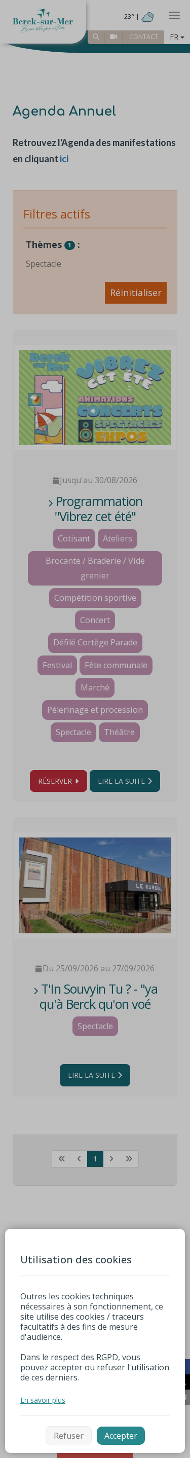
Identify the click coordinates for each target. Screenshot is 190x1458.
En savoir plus (42, 1400)
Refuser (69, 1435)
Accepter (120, 1435)
